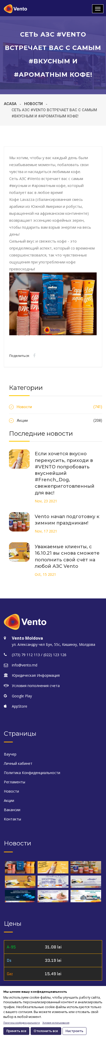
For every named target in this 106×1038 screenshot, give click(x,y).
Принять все (16, 1031)
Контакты (12, 819)
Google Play (22, 695)
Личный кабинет (18, 763)
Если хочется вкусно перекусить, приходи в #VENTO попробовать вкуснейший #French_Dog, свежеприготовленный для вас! (64, 473)
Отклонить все (46, 1031)
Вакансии (12, 809)
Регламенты (14, 781)
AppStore (19, 706)
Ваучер (10, 754)
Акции (59, 420)
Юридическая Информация (36, 675)
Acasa (10, 103)
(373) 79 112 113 (26, 654)
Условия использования (55, 1022)
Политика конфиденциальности (21, 1022)
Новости (33, 103)
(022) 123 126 (54, 654)
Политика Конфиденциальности (32, 772)
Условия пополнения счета (36, 685)
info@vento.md (24, 665)
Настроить (74, 1031)
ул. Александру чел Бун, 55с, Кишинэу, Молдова (53, 644)
